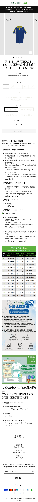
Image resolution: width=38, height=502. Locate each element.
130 (25, 87)
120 (19, 87)
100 (5, 87)
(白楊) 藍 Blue (26, 115)
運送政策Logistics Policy (19, 457)
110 (12, 87)
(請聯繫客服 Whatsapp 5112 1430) (18, 220)
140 (32, 87)
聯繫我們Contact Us (18, 437)
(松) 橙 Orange (26, 109)
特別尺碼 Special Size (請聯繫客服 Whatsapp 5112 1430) (19, 98)
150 (19, 92)
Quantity (19, 121)
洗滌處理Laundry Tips (19, 446)
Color (19, 106)
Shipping (11, 75)
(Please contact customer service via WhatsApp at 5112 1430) (19, 225)
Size (19, 83)
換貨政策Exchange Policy (19, 451)
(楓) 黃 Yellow (11, 109)
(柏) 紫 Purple (11, 115)
